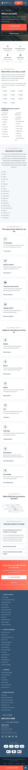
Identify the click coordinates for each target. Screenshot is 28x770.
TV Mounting (4, 597)
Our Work (3, 677)
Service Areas (4, 682)
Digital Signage (5, 622)
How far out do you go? (9, 546)
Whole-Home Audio (6, 612)
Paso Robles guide (8, 482)
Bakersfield (4, 695)
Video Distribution (5, 614)
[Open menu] (25, 2)
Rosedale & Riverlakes (6, 697)
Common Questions (6, 684)
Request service (14, 33)
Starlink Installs (5, 647)
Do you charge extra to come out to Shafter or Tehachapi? (12, 531)
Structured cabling (8, 316)
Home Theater (4, 604)
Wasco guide (7, 373)
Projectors (3, 617)
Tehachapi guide (8, 439)
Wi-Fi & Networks (5, 644)
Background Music (5, 619)
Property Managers (6, 664)
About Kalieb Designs (6, 672)
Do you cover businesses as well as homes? (12, 553)
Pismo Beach (4, 707)
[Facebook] (6, 736)
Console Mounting (5, 602)
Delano (11, 702)
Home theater (7, 272)
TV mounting (7, 251)
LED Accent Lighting (6, 642)
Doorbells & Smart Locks (7, 637)
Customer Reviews (5, 674)
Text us (15, 582)
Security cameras (8, 294)
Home (2, 10)
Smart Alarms (4, 634)
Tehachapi (3, 705)
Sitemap (23, 763)
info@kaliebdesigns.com (7, 731)
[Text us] (25, 768)
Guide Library (4, 679)
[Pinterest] (16, 736)
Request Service (5, 687)
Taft (8, 705)
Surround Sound (5, 607)
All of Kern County (5, 710)
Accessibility (17, 763)
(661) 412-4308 (8, 718)
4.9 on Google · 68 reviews (13, 722)
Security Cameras (5, 632)
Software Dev (4, 662)
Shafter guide (7, 352)
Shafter (3, 702)
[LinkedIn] (12, 736)
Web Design (4, 657)
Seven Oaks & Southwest (7, 700)
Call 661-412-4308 (14, 27)
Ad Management (5, 659)
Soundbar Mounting (6, 609)
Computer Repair (5, 654)
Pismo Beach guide (8, 460)
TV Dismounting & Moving (7, 599)
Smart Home (4, 639)
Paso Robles (11, 707)
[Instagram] (2, 736)
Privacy (5, 763)
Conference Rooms (6, 624)
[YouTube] (9, 736)
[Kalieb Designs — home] (7, 3)
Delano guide (7, 395)
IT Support (4, 652)
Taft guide (6, 417)
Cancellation (10, 763)
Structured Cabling (5, 649)
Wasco (7, 702)
